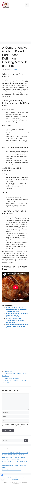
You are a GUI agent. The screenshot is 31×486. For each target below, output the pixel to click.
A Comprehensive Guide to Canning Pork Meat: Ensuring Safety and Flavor (17, 326)
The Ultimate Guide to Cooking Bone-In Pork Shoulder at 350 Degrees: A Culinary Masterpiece (17, 309)
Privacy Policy (15, 479)
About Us (9, 477)
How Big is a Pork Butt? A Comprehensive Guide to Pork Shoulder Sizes (15, 320)
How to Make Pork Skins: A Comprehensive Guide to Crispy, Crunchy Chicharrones (14, 380)
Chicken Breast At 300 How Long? (12, 470)
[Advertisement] (15, 26)
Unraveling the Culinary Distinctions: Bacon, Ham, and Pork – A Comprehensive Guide (17, 315)
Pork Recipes (8, 371)
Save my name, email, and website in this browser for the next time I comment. (16, 425)
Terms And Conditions (18, 477)
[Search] (26, 440)
